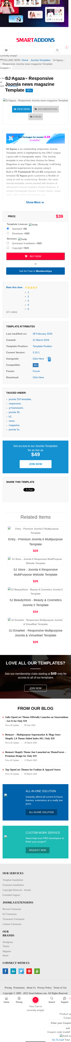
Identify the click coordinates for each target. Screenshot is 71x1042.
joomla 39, (14, 412)
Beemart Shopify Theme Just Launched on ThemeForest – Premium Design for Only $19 (35, 754)
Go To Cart (29, 998)
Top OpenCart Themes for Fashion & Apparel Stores (32, 769)
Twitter (21, 971)
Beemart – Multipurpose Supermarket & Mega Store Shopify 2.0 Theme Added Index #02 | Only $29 (32, 736)
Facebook (6, 971)
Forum (37, 117)
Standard (19, 228)
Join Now (35, 464)
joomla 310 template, (20, 399)
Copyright (20, 248)
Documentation (47, 109)
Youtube (37, 971)
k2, (10, 416)
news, (12, 420)
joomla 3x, (14, 429)
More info (49, 534)
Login (50, 15)
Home (6, 1002)
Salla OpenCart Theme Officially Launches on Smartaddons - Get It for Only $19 (36, 719)
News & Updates (12, 725)
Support (64, 1002)
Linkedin (14, 971)
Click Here (38, 358)
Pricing (19, 1002)
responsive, (15, 403)
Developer (20, 233)
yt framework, (16, 407)
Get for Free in (35, 271)
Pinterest (29, 971)
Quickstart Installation (27, 243)
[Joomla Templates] (35, 40)
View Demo (23, 109)
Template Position (42, 346)
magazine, (14, 425)
